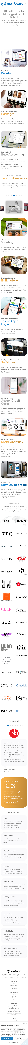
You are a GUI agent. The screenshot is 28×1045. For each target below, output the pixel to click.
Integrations (14, 1014)
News (14, 999)
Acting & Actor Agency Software (14, 1010)
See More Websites (14, 191)
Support (14, 997)
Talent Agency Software (14, 1007)
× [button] (26, 1023)
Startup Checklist (14, 1020)
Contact (14, 996)
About (14, 994)
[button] (6, 196)
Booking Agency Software (14, 1011)
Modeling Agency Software (14, 1013)
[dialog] (14, 1033)
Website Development (14, 1008)
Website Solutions (14, 985)
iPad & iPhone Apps (14, 987)
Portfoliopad (14, 984)
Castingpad (14, 988)
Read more (18, 1035)
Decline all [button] (20, 1038)
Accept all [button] (7, 1038)
